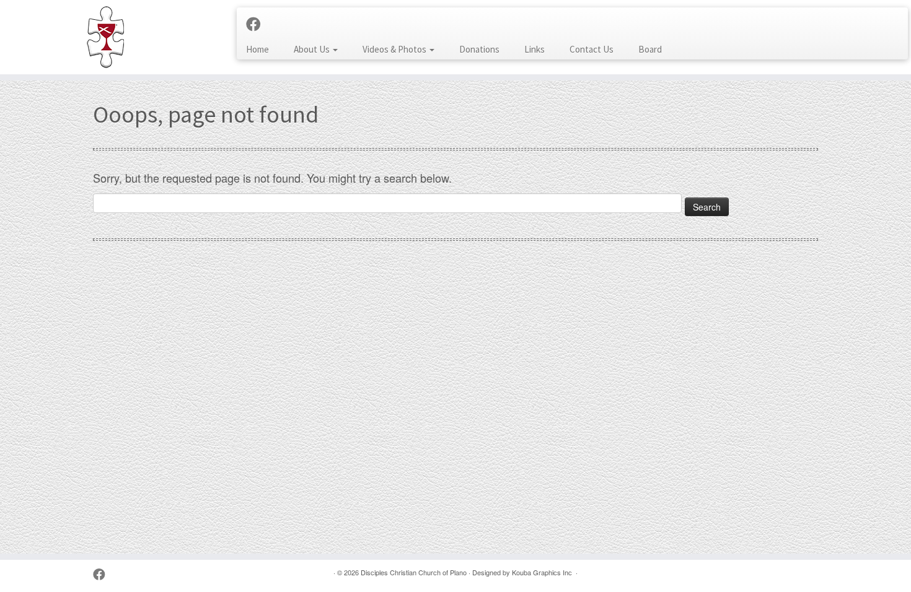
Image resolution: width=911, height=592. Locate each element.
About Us (313, 49)
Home (257, 49)
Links (534, 49)
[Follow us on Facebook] (257, 23)
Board (650, 49)
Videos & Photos (395, 49)
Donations (479, 49)
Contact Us (592, 49)
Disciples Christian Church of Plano (414, 572)
